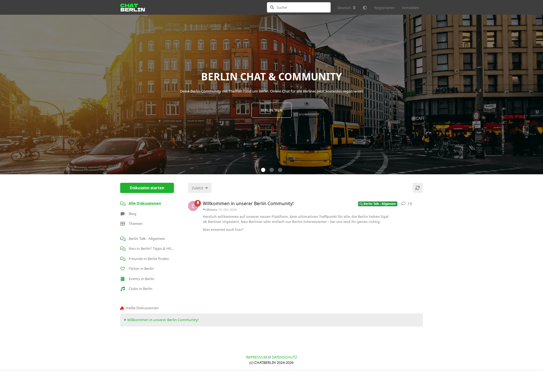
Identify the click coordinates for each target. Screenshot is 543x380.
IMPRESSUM (256, 357)
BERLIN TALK (271, 110)
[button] (263, 170)
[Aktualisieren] (418, 188)
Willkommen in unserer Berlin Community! (163, 319)
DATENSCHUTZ (284, 357)
